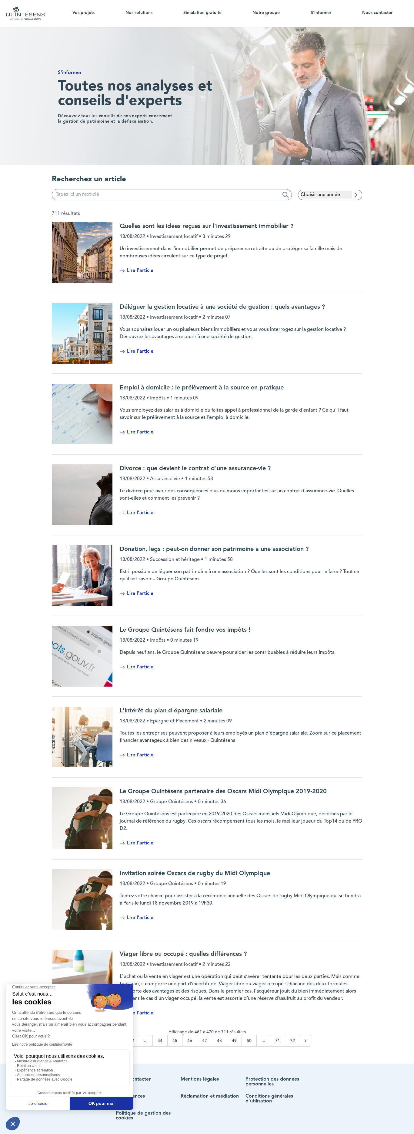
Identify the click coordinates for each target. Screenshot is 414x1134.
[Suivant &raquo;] (305, 1041)
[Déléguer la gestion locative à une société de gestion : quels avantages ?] (82, 333)
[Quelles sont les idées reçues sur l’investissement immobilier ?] (82, 252)
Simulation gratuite (202, 13)
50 (249, 1041)
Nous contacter (377, 13)
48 (219, 1041)
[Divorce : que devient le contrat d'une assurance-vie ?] (82, 494)
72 (292, 1041)
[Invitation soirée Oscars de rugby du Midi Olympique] (82, 899)
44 (160, 1041)
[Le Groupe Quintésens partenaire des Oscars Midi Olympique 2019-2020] (82, 818)
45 (174, 1041)
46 (189, 1041)
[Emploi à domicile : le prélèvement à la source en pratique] (82, 414)
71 (277, 1041)
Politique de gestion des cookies (143, 1116)
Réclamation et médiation (210, 1096)
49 (234, 1041)
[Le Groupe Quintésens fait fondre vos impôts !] (82, 656)
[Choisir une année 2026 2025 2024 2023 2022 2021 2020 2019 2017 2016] (326, 195)
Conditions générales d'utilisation (269, 1099)
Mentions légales (200, 1079)
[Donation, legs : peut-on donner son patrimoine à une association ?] (82, 575)
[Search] (285, 195)
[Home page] (25, 13)
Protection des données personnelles (272, 1082)
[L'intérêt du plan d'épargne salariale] (82, 737)
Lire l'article (140, 270)
